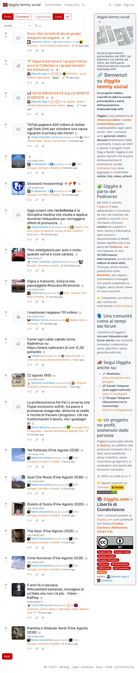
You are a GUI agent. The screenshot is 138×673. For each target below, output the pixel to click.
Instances (87, 667)
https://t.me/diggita (114, 393)
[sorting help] (36, 25)
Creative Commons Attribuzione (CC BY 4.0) (112, 527)
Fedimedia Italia (107, 168)
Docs (99, 667)
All (67, 16)
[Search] (110, 4)
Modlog (102, 572)
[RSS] (40, 25)
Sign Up (129, 4)
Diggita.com (116, 499)
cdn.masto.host (35, 160)
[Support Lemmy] (83, 4)
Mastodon (103, 275)
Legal (75, 667)
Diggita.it (103, 206)
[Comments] (18, 38)
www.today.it (34, 258)
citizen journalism (108, 119)
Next (7, 656)
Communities (53, 4)
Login (117, 4)
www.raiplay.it (35, 601)
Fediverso (115, 246)
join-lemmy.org (124, 667)
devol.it (105, 445)
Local (58, 16)
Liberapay (103, 487)
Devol (124, 218)
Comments (22, 16)
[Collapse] (99, 21)
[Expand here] (18, 161)
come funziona (123, 306)
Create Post (71, 4)
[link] (36, 50)
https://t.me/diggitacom (117, 410)
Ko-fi (128, 476)
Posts (7, 16)
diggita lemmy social (24, 5)
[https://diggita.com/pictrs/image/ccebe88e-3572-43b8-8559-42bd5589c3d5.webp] (18, 66)
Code (108, 667)
